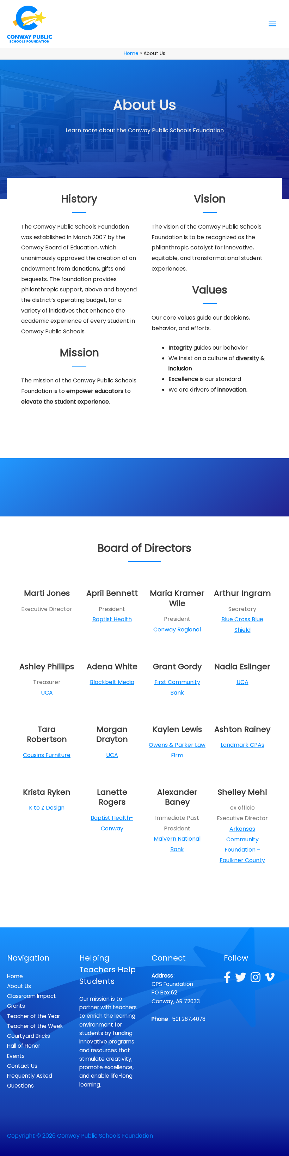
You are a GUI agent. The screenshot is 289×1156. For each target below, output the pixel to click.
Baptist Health (112, 619)
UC (240, 682)
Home (15, 976)
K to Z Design (46, 808)
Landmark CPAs (242, 745)
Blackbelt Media (112, 682)
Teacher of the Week (35, 1026)
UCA (47, 693)
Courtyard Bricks (28, 1036)
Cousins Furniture (46, 755)
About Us (19, 986)
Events (16, 1056)
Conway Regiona (176, 629)
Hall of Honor (23, 1045)
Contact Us (22, 1066)
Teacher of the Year (33, 1016)
